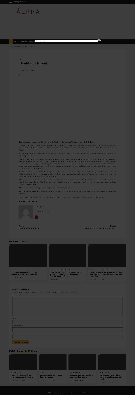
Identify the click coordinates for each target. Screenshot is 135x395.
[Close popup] (99, 40)
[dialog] (67, 41)
